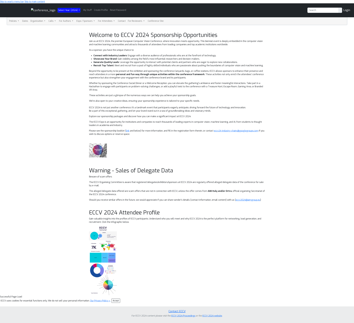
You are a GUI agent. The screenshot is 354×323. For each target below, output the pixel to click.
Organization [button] (37, 20)
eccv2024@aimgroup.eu (248, 199)
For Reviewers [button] (135, 20)
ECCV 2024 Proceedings (183, 315)
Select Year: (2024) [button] (68, 10)
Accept (116, 300)
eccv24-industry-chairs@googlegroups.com (236, 130)
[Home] (43, 10)
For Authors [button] (65, 20)
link (127, 130)
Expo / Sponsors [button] (84, 20)
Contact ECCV (177, 311)
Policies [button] (13, 20)
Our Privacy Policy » (100, 300)
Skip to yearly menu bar (12, 1)
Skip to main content (34, 1)
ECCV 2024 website (212, 315)
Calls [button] (51, 20)
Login (346, 10)
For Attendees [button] (105, 20)
